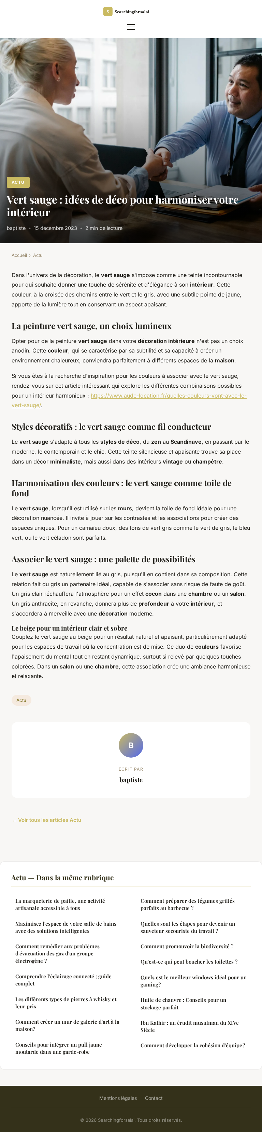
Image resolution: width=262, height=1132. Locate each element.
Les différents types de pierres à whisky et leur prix (65, 1003)
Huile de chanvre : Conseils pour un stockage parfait (183, 1003)
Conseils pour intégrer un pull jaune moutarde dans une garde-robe (58, 1048)
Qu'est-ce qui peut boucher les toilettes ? (189, 961)
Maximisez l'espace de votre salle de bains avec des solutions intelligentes (65, 927)
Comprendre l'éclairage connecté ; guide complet (63, 980)
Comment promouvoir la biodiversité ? (187, 946)
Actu (18, 182)
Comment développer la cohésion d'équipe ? (193, 1045)
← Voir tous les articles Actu (46, 820)
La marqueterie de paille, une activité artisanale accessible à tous (60, 904)
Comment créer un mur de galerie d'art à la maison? (67, 1025)
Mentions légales (118, 1098)
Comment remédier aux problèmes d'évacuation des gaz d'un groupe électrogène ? (57, 953)
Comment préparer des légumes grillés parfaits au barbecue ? (188, 904)
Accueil (19, 255)
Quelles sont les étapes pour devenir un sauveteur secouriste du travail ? (188, 927)
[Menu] (131, 27)
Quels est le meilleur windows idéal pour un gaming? (194, 981)
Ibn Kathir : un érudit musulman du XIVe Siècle (190, 1026)
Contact (154, 1098)
